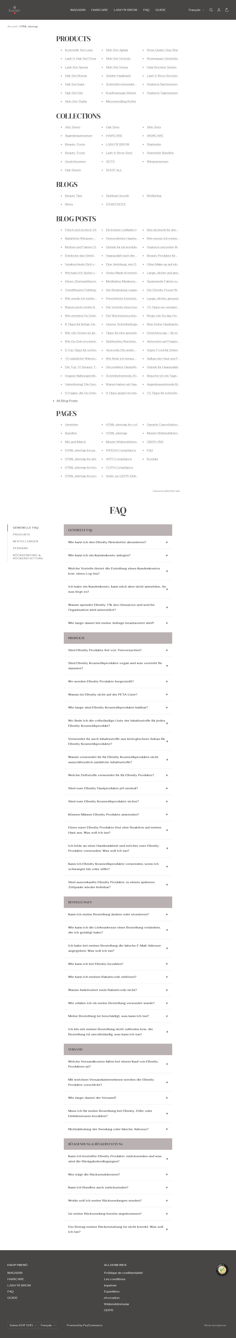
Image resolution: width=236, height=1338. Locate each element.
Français (194, 10)
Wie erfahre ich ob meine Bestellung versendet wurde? (111, 1003)
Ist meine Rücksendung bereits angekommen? (105, 1214)
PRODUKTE (21, 534)
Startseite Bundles (160, 153)
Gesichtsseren (75, 161)
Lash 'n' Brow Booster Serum (168, 76)
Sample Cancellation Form (166, 425)
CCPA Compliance (119, 467)
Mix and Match (75, 442)
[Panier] (227, 10)
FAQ (146, 10)
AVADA (167, 491)
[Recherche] (211, 10)
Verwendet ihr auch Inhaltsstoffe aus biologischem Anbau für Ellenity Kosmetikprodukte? (116, 741)
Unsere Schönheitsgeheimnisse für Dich (134, 324)
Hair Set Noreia (76, 76)
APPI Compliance (119, 459)
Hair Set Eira (74, 93)
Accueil (12, 26)
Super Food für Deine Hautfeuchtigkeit (174, 350)
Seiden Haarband (118, 76)
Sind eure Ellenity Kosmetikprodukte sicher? (103, 801)
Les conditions (114, 1279)
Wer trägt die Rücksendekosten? (94, 1174)
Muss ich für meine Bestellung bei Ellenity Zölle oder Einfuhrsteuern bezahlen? (110, 1113)
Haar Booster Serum (161, 67)
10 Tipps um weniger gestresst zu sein (174, 307)
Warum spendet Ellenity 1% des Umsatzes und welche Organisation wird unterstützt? (111, 607)
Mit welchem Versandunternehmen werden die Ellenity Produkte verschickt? (111, 1082)
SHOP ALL (114, 170)
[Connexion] (219, 9)
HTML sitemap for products (84, 476)
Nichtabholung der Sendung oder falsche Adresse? (108, 1129)
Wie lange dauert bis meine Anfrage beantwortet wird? (111, 623)
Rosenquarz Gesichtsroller (166, 58)
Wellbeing (154, 196)
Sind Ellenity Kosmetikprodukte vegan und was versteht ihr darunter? (115, 665)
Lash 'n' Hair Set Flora (80, 58)
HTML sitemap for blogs (82, 467)
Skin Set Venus (117, 67)
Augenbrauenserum (78, 136)
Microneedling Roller (121, 101)
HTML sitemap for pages (82, 450)
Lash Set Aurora (76, 67)
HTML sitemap (116, 433)
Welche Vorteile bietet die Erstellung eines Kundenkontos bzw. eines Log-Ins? (114, 571)
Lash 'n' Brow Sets (119, 153)
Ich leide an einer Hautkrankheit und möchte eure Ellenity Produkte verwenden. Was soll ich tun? (113, 848)
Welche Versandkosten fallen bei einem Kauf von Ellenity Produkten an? (113, 1064)
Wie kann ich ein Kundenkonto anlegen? (99, 555)
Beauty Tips (73, 196)
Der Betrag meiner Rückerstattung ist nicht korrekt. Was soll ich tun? (115, 1229)
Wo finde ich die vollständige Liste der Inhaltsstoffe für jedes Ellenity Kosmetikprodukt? (116, 723)
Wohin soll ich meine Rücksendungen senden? (105, 1200)
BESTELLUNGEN (25, 541)
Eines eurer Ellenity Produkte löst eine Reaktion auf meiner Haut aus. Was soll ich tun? (115, 830)
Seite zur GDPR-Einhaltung (125, 476)
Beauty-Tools (75, 144)
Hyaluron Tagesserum (162, 93)
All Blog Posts (67, 401)
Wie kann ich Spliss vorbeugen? (87, 273)
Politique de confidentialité (123, 1273)
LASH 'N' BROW (125, 10)
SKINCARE (155, 136)
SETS (110, 161)
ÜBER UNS (155, 442)
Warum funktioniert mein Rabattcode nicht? (102, 990)
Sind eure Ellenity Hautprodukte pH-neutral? (103, 788)
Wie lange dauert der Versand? (92, 1098)
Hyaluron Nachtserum (162, 84)
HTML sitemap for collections (127, 425)
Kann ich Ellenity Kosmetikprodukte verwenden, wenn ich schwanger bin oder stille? (113, 866)
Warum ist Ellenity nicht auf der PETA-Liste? (102, 694)
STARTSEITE (116, 204)
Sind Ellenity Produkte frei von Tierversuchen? (105, 650)
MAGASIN (77, 10)
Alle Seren (72, 127)
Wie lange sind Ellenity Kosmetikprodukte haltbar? (108, 707)
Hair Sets (112, 127)
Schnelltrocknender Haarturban (128, 84)
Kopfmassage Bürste (121, 93)
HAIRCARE (99, 10)
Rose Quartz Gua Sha (162, 50)
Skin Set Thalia (76, 101)
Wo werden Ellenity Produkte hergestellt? (101, 681)
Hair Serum (73, 170)
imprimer (110, 1285)
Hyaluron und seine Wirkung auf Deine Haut (177, 247)
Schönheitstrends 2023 (123, 376)
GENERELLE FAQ (26, 527)
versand (20, 548)
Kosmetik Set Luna (79, 50)
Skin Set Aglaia (117, 50)
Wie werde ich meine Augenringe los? (91, 298)
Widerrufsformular (116, 1304)
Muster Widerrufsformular (124, 442)
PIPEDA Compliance (121, 450)
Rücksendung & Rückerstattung (28, 557)
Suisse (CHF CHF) (21, 1325)
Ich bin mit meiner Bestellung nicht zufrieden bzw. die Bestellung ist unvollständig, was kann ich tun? (110, 1031)
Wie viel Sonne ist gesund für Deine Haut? (95, 333)
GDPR (108, 1310)
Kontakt (152, 459)
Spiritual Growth (117, 196)
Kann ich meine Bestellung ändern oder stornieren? (108, 914)
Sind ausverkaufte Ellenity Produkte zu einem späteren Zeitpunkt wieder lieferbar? (111, 884)
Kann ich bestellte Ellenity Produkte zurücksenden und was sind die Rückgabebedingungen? (115, 1158)
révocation (111, 1298)
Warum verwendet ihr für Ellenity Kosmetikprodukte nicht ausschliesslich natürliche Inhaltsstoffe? (113, 759)
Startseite (154, 144)
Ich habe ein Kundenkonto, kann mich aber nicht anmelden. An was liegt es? (117, 589)
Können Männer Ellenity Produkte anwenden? (103, 814)
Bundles (71, 433)
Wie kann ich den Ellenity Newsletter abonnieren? (107, 542)
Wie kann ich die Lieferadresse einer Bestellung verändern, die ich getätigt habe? (114, 930)
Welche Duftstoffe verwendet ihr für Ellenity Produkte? (111, 775)
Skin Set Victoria (118, 58)
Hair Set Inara (74, 84)
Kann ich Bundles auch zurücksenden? (98, 1187)
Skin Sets (154, 127)
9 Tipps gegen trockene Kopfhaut (130, 393)
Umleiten (71, 425)
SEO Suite (175, 491)
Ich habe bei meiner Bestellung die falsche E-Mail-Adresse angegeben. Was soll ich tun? (114, 948)
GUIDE (160, 10)
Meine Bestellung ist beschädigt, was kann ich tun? (108, 1016)
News (69, 204)
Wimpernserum (157, 161)
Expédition (111, 1291)
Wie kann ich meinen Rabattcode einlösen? (102, 977)
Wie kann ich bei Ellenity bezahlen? (95, 964)
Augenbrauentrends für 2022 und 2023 (174, 384)
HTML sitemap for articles (83, 459)
